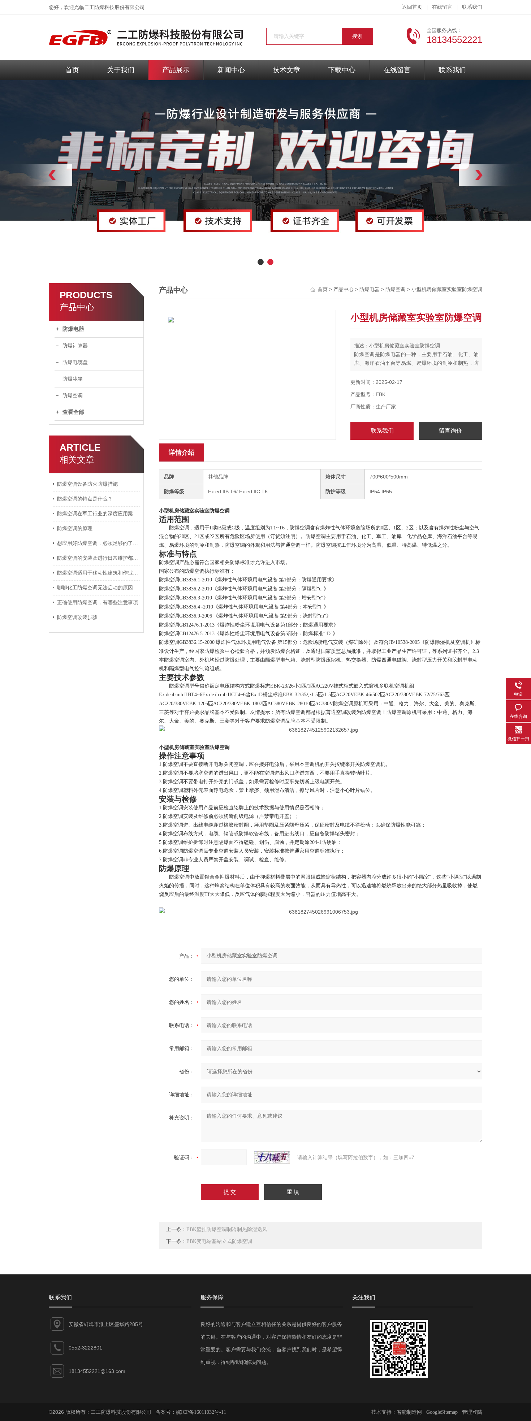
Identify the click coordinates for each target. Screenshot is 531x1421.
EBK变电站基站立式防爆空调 (219, 1241)
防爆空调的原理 (74, 528)
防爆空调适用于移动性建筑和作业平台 (98, 573)
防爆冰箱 (72, 379)
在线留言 (442, 7)
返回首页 (412, 7)
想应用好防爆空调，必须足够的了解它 (98, 543)
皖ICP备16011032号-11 (201, 1412)
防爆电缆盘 (75, 362)
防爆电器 (73, 329)
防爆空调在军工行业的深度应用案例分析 (98, 513)
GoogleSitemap (442, 1412)
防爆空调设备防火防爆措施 (87, 484)
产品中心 (343, 289)
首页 (72, 70)
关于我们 (120, 70)
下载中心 (341, 70)
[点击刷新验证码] (272, 1157)
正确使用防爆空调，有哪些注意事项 (97, 602)
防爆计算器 (75, 345)
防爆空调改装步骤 (77, 617)
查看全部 (73, 412)
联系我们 (472, 7)
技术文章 (286, 70)
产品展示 (176, 70)
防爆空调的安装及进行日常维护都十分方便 (98, 558)
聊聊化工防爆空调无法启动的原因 (95, 587)
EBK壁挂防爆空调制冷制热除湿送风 (226, 1229)
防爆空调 (72, 395)
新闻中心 (231, 70)
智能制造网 (409, 1412)
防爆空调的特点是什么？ (85, 499)
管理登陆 (472, 1412)
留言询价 (450, 431)
